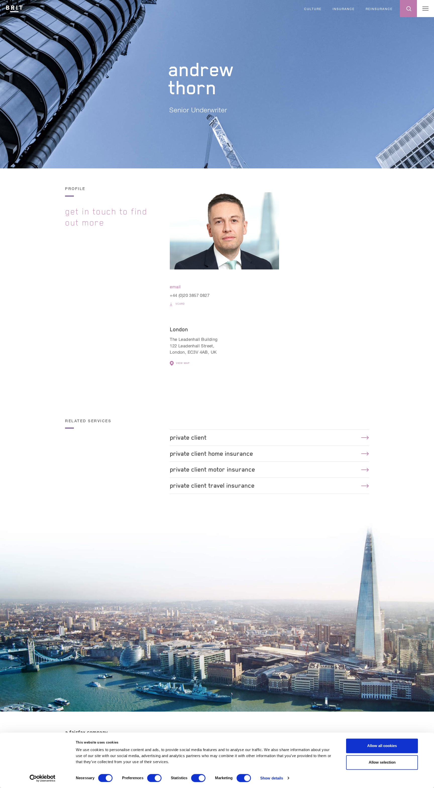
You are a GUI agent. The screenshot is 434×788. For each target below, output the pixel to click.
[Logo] (14, 8)
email (175, 286)
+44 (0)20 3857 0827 (189, 295)
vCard (180, 303)
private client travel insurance (212, 485)
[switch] (154, 778)
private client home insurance (211, 453)
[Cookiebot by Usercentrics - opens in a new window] (43, 778)
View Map (183, 363)
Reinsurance (379, 9)
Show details (271, 778)
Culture (312, 9)
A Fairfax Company (86, 732)
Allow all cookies (382, 746)
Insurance (344, 9)
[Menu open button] (425, 8)
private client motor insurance (212, 469)
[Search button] (408, 8)
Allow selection (382, 762)
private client (188, 437)
